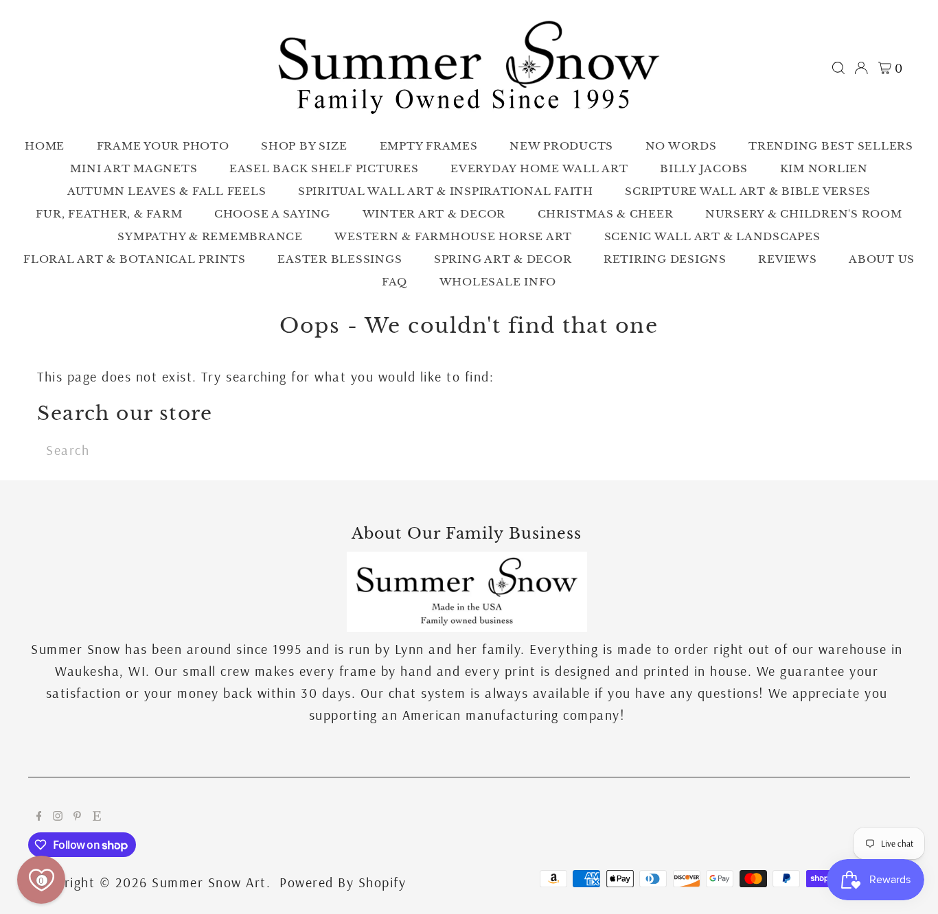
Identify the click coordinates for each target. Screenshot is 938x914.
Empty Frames (429, 145)
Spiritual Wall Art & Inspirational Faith (445, 191)
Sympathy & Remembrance (210, 236)
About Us (882, 259)
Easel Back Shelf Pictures (324, 168)
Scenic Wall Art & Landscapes (712, 236)
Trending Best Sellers (830, 145)
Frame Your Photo (163, 145)
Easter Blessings (339, 259)
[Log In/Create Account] (861, 68)
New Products (561, 145)
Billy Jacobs (704, 168)
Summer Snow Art (209, 882)
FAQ (394, 281)
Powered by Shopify (342, 882)
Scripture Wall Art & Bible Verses (748, 191)
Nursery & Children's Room (803, 213)
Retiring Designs (665, 259)
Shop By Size (304, 145)
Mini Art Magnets (133, 168)
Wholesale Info (498, 281)
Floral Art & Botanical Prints (134, 259)
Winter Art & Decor (434, 213)
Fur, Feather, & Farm (109, 213)
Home (45, 145)
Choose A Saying (272, 213)
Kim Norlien (824, 168)
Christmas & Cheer (606, 213)
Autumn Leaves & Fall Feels (166, 191)
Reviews (787, 259)
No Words (681, 145)
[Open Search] (838, 68)
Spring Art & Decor (503, 259)
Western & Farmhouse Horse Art (453, 236)
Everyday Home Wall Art (539, 168)
